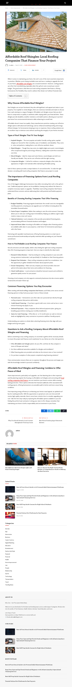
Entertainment (9, 548)
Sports (7, 573)
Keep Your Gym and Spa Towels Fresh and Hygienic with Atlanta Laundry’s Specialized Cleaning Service (40, 496)
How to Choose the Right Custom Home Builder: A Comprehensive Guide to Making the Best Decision (52, 469)
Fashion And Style (10, 551)
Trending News (9, 585)
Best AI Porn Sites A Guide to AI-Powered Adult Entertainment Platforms (40, 487)
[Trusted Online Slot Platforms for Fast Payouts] (10, 515)
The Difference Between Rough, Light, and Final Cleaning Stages (18, 468)
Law (6, 565)
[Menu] (7, 3)
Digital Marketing (9, 543)
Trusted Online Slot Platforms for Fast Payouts (32, 513)
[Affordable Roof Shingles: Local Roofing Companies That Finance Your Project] (36, 32)
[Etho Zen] (36, 3)
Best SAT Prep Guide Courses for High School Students (34, 504)
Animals (7, 529)
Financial (7, 557)
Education (8, 545)
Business (7, 537)
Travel (7, 582)
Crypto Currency (9, 540)
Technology (8, 576)
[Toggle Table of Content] (25, 96)
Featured (7, 554)
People (7, 568)
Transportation (9, 579)
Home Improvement (30, 65)
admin (11, 65)
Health (7, 559)
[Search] (65, 3)
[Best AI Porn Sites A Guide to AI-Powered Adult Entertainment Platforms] (10, 489)
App (6, 531)
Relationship (8, 571)
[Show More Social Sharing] (43, 70)
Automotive (8, 534)
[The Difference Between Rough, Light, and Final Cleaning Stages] (19, 456)
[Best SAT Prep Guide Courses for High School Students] (10, 506)
